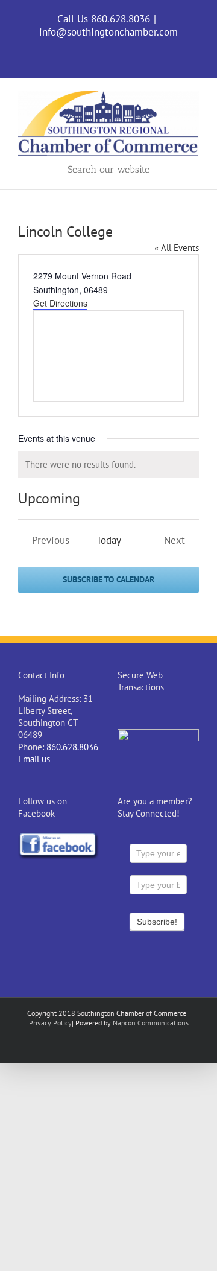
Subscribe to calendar (108, 580)
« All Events (176, 247)
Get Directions (60, 303)
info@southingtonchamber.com (108, 32)
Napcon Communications (151, 1022)
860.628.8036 (72, 747)
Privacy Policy (50, 1022)
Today (108, 540)
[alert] (108, 464)
